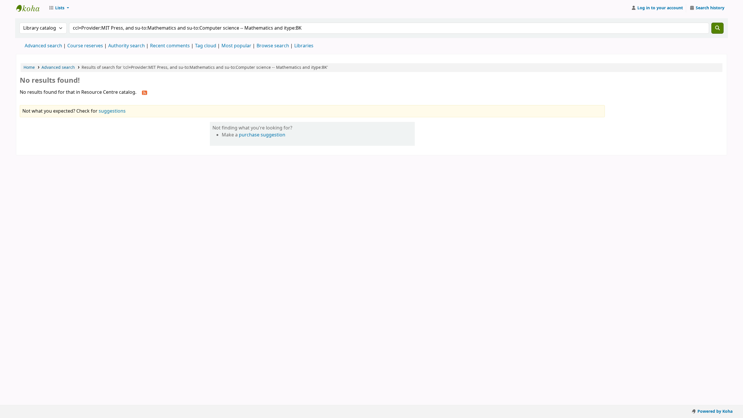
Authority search (126, 45)
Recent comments (170, 45)
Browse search (273, 45)
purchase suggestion (262, 134)
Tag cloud (205, 45)
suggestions (112, 111)
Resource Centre (30, 8)
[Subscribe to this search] (145, 92)
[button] (58, 8)
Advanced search (43, 45)
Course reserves (85, 45)
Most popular (236, 45)
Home (29, 67)
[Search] (717, 28)
